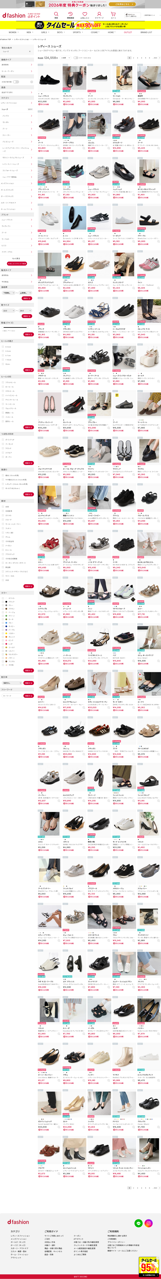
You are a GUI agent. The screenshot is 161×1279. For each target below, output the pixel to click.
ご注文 (47, 1239)
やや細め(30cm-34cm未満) (16, 479)
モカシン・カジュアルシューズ (13, 157)
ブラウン (12, 609)
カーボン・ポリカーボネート (15, 563)
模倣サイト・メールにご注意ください (122, 1250)
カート (113, 18)
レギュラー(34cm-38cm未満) (16, 484)
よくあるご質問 (80, 1254)
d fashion (14, 15)
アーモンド (9, 444)
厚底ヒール (9, 413)
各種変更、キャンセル (53, 1251)
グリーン (12, 616)
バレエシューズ (8, 141)
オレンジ (12, 637)
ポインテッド (9, 439)
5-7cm (8, 355)
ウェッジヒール (10, 408)
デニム (7, 537)
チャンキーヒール (11, 399)
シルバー (12, 651)
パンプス (6, 116)
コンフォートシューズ (10, 170)
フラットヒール (10, 382)
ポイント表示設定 (81, 1251)
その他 (11, 665)
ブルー (11, 623)
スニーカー (7, 135)
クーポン (77, 1236)
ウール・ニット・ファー (13, 524)
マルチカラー (13, 654)
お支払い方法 (50, 1242)
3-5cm (8, 351)
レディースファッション (21, 39)
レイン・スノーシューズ (11, 164)
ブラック (11, 602)
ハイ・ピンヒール (11, 395)
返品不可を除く (7, 92)
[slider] (2, 327)
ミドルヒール (10, 391)
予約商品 (5, 282)
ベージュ (12, 612)
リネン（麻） (9, 532)
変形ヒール (9, 421)
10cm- (7, 364)
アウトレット (16, 1257)
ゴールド (12, 647)
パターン (12, 658)
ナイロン (8, 545)
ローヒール (9, 387)
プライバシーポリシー (116, 1242)
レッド (11, 644)
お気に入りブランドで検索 (17, 263)
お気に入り (84, 18)
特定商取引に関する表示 (117, 1236)
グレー (11, 605)
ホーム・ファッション (8, 209)
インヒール (9, 417)
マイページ (99, 18)
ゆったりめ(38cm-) (12, 488)
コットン (8, 528)
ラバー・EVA (9, 576)
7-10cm (8, 359)
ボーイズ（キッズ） (7, 196)
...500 (155, 58)
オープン (8, 457)
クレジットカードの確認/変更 (85, 1245)
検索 (56, 18)
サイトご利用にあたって (54, 1236)
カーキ (11, 619)
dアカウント (79, 1239)
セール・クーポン (8, 71)
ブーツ (5, 128)
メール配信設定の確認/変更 (84, 1248)
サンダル (6, 122)
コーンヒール (10, 404)
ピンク (11, 640)
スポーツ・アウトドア (8, 203)
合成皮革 (8, 511)
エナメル (8, 515)
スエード (8, 519)
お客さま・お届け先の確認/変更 (86, 1242)
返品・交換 (49, 1254)
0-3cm (8, 347)
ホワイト (12, 598)
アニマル (12, 661)
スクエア (8, 452)
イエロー (12, 633)
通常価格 (5, 64)
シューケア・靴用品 (10, 177)
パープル (12, 630)
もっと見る (16, 258)
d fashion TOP (5, 39)
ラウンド (8, 448)
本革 (7, 507)
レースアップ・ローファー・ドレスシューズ (16, 149)
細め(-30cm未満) (12, 475)
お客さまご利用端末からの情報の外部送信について (123, 1246)
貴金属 (8, 567)
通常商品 (5, 275)
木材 (7, 580)
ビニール (8, 550)
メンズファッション (7, 183)
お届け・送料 (50, 1245)
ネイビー (12, 626)
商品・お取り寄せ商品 (53, 1248)
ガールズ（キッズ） (7, 190)
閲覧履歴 (70, 18)
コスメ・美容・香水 (19, 1251)
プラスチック (10, 554)
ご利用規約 (112, 1239)
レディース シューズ (39, 39)
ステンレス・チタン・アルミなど (16, 571)
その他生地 (9, 541)
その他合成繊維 (11, 558)
